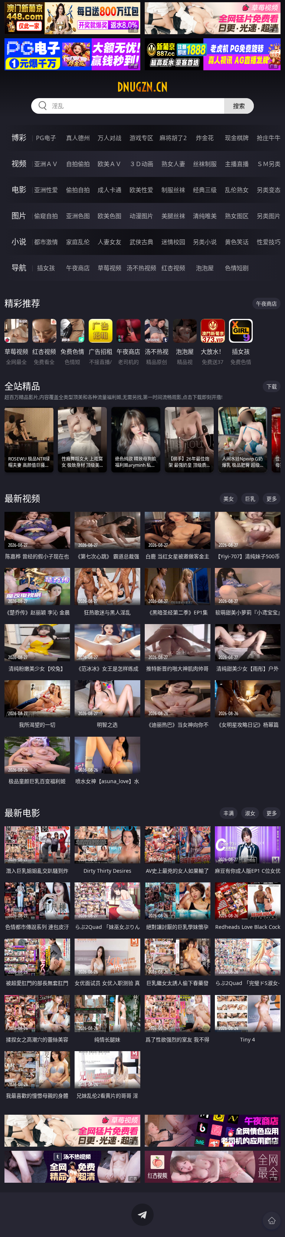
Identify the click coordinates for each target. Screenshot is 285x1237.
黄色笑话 (237, 242)
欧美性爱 (141, 190)
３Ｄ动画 (141, 164)
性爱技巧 (269, 242)
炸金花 (205, 138)
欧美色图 (109, 216)
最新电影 (22, 813)
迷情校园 (173, 242)
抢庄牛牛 (269, 138)
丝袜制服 (205, 164)
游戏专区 (141, 138)
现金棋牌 (237, 138)
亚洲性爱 (46, 190)
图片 (19, 216)
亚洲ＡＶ (46, 164)
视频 (19, 164)
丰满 (228, 813)
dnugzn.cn (142, 87)
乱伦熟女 (237, 190)
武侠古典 (141, 242)
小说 (19, 242)
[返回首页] (272, 1221)
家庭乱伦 (78, 242)
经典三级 (205, 190)
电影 (19, 190)
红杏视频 (173, 268)
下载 (271, 386)
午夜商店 (78, 268)
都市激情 (46, 242)
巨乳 (250, 498)
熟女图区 (237, 216)
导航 (19, 268)
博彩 (19, 138)
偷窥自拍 (46, 216)
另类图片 (269, 216)
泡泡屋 (205, 268)
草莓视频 (109, 268)
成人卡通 (109, 190)
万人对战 (109, 138)
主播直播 (237, 164)
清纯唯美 (205, 216)
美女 (228, 498)
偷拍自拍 (78, 190)
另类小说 (205, 242)
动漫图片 (141, 216)
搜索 (239, 106)
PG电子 (46, 138)
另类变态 (269, 190)
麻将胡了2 (173, 138)
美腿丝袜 (173, 216)
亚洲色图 (78, 216)
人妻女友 (109, 242)
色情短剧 (237, 268)
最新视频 (22, 498)
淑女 (250, 813)
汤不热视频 (141, 268)
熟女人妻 (173, 164)
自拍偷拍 (78, 164)
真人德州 (78, 138)
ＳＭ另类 (269, 164)
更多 (271, 498)
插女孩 (46, 268)
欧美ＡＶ (109, 164)
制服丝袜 (173, 190)
